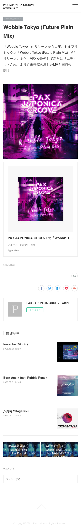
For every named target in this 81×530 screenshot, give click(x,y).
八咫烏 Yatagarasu (16, 411)
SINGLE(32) (9, 264)
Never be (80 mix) (15, 344)
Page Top (40, 506)
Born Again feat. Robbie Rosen (25, 377)
